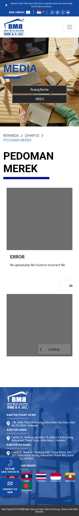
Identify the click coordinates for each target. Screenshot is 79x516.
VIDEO (39, 99)
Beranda (11, 136)
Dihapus (32, 136)
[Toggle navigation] (69, 27)
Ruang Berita (39, 89)
